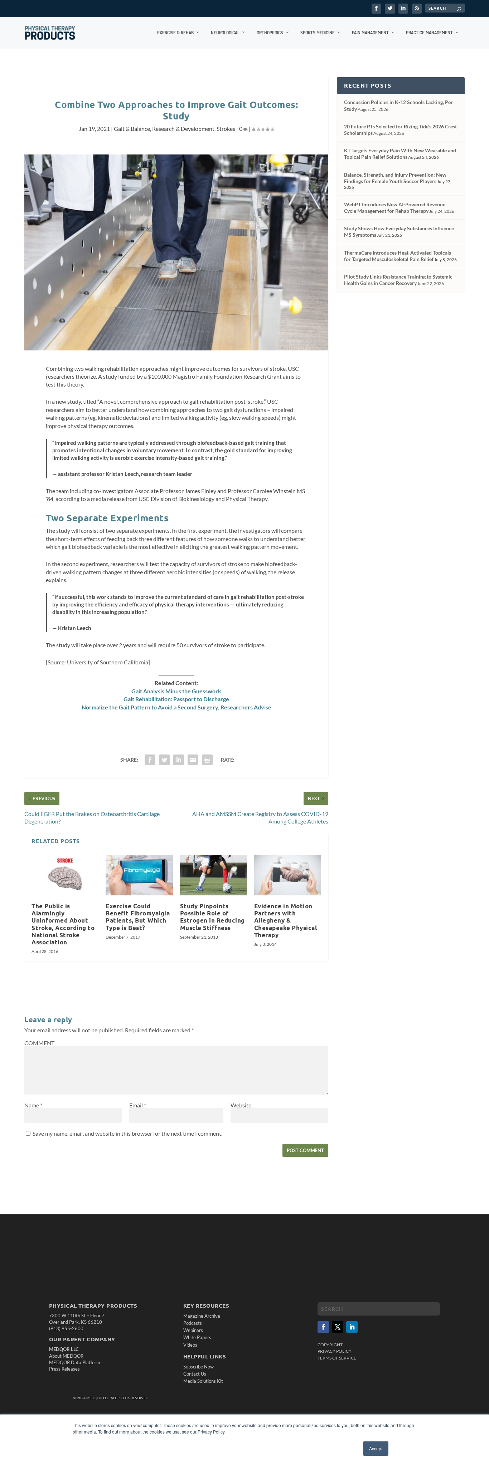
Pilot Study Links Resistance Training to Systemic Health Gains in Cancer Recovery (398, 280)
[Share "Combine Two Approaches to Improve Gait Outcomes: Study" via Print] (207, 760)
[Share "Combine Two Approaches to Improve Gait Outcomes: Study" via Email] (193, 760)
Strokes (226, 128)
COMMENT (39, 1042)
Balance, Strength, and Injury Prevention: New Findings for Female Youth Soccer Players (395, 178)
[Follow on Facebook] (323, 1327)
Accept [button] (375, 1448)
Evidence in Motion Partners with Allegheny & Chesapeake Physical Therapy (285, 920)
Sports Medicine (317, 32)
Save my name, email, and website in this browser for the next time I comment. (127, 1133)
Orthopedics (270, 32)
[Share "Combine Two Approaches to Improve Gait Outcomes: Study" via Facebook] (150, 760)
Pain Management (370, 32)
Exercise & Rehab (175, 32)
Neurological (225, 32)
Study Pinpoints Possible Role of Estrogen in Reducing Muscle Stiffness (212, 916)
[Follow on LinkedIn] (352, 1327)
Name (33, 1105)
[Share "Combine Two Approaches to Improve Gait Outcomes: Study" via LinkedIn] (178, 760)
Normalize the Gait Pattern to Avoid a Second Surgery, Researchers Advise (176, 707)
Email (137, 1105)
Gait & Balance (132, 128)
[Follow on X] (337, 1327)
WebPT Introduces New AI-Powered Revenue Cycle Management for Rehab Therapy (394, 207)
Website (241, 1105)
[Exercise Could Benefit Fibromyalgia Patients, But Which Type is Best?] (139, 875)
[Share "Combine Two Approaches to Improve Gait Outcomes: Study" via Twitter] (164, 760)
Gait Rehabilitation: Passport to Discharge (176, 698)
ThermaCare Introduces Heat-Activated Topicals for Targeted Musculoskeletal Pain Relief (397, 256)
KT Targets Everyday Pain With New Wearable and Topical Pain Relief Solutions (400, 153)
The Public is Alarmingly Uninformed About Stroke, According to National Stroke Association (63, 924)
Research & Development (183, 128)
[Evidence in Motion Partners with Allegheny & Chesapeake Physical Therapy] (287, 875)
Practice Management (429, 32)
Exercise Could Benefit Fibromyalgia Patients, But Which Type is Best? (138, 916)
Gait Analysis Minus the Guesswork (176, 691)
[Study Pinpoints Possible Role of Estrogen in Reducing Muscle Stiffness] (213, 875)
